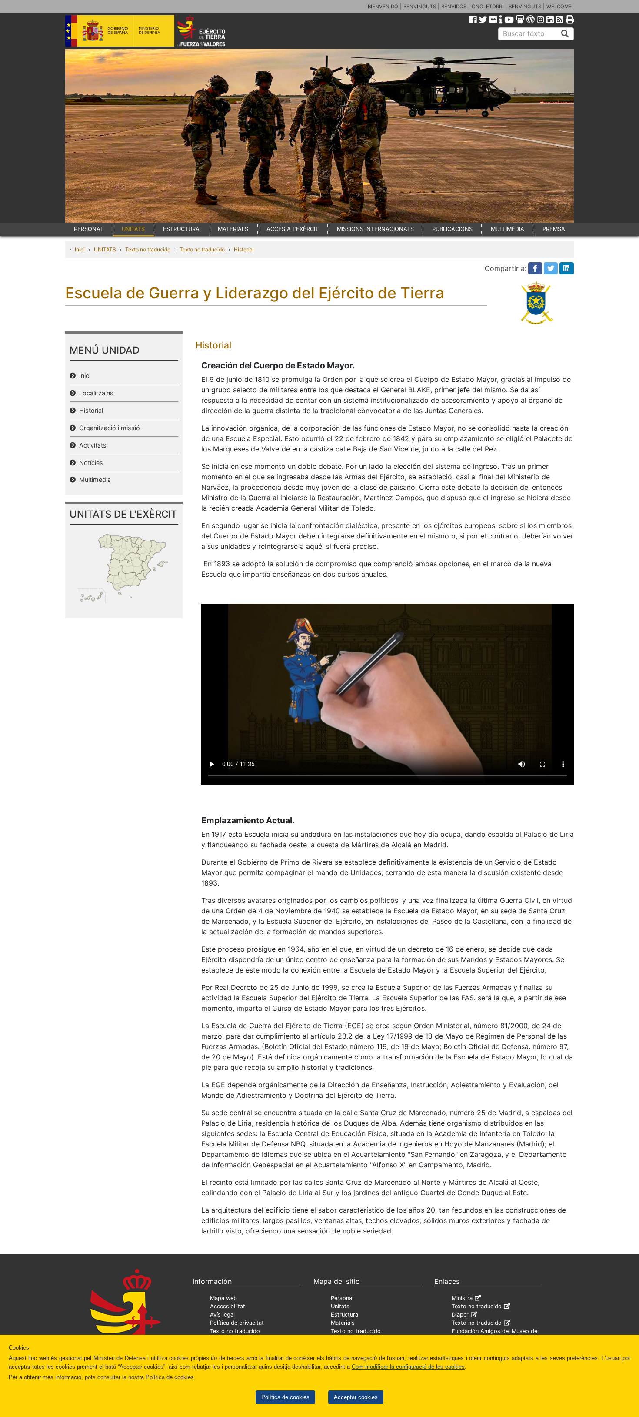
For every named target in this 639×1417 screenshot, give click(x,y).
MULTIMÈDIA (507, 229)
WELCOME (559, 6)
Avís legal (222, 1314)
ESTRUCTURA (181, 229)
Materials (343, 1323)
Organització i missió (108, 427)
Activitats (91, 445)
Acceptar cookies (356, 1397)
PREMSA (553, 229)
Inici (80, 249)
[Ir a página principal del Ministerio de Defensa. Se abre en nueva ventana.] (119, 30)
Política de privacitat (237, 1323)
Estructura (344, 1314)
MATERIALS (233, 229)
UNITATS (133, 229)
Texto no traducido (147, 249)
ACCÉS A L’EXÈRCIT (292, 229)
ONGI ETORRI (487, 6)
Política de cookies (285, 1397)
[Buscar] (565, 34)
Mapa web (223, 1298)
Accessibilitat (227, 1306)
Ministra (462, 1298)
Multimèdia (93, 479)
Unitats (340, 1306)
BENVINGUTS (419, 6)
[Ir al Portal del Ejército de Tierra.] (211, 30)
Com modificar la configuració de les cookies (408, 1367)
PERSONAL (88, 229)
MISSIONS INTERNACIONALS (375, 229)
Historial (244, 249)
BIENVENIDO (383, 6)
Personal (342, 1298)
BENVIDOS (453, 6)
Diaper (460, 1314)
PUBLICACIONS (452, 229)
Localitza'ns (94, 393)
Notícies (89, 462)
